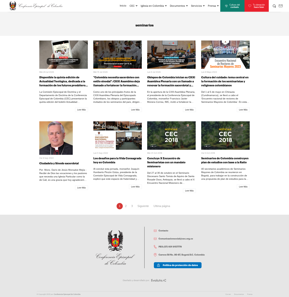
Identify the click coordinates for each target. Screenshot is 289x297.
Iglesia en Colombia (152, 6)
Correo (228, 294)
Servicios (196, 6)
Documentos (177, 6)
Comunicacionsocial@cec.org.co (176, 239)
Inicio (123, 6)
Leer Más (81, 110)
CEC (132, 6)
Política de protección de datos (180, 265)
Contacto (163, 231)
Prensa (212, 6)
